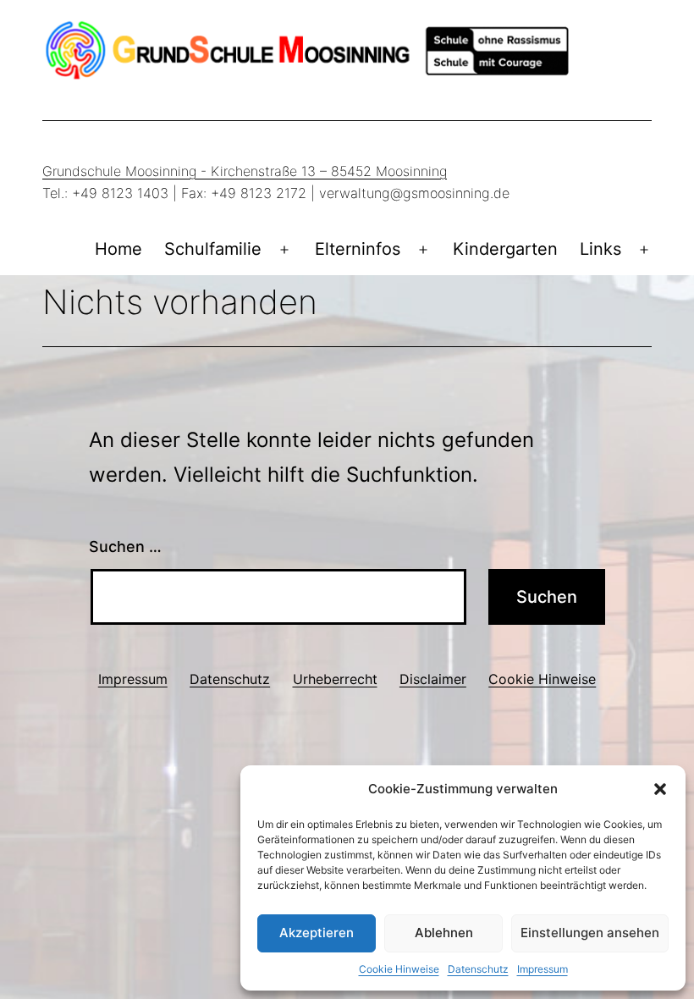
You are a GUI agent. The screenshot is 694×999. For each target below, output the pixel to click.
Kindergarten (505, 249)
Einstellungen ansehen (589, 932)
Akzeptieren (316, 932)
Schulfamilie (213, 249)
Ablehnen (444, 932)
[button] (660, 789)
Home (118, 249)
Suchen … (125, 546)
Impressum (542, 969)
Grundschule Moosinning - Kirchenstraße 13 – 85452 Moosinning (244, 171)
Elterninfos (357, 249)
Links (600, 249)
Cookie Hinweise (399, 969)
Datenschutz (478, 969)
